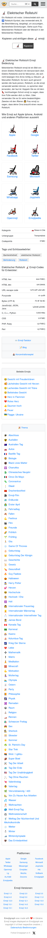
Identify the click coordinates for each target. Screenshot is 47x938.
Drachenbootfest (14, 490)
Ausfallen (11, 439)
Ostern (10, 684)
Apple (12, 135)
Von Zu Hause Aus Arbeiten (20, 795)
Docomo (23, 876)
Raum (9, 707)
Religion (10, 712)
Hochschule (12, 592)
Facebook (12, 155)
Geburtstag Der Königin (18, 555)
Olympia (10, 680)
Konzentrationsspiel (23, 354)
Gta (8, 541)
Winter (9, 831)
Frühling (10, 536)
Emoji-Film (11, 495)
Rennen (10, 716)
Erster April (12, 504)
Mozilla (23, 873)
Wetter (9, 826)
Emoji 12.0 (8, 900)
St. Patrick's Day (14, 744)
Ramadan (11, 703)
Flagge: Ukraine (13, 414)
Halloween (11, 578)
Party (9, 689)
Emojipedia (35, 218)
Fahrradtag (12, 509)
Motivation (11, 670)
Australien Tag (13, 444)
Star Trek (11, 749)
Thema (23, 427)
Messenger (23, 866)
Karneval (10, 629)
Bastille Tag (12, 453)
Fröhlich (10, 532)
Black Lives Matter (15, 462)
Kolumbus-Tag (13, 638)
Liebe (9, 647)
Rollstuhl (23, 259)
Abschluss (11, 435)
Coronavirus (12, 481)
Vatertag (10, 786)
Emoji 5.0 (23, 897)
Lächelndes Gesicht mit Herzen (21, 383)
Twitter (34, 155)
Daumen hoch (13, 405)
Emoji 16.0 (23, 908)
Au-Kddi (8, 876)
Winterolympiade (14, 835)
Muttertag (11, 675)
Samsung (12, 176)
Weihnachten (13, 804)
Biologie (10, 458)
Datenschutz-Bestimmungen (23, 927)
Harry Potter (12, 583)
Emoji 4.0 (8, 897)
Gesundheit (12, 569)
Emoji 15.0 (39, 904)
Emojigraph (39, 876)
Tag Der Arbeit (13, 763)
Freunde (10, 527)
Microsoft (35, 176)
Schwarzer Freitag (15, 721)
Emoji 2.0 (23, 893)
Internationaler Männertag (19, 610)
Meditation (11, 661)
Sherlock (10, 730)
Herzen (10, 587)
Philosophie (12, 693)
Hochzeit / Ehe (13, 596)
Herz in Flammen (14, 396)
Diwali (9, 486)
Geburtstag (12, 550)
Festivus (10, 518)
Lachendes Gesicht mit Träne (20, 388)
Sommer (10, 740)
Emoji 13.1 (8, 904)
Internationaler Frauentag (19, 606)
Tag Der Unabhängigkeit (18, 772)
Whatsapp (12, 197)
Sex (8, 726)
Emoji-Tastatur (23, 340)
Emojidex (23, 869)
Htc (39, 869)
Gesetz (10, 564)
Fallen (9, 513)
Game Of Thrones (15, 546)
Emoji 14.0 (23, 904)
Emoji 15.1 (8, 908)
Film (8, 522)
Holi (8, 601)
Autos (9, 449)
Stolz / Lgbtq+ (13, 754)
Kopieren (28, 45)
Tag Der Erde (13, 767)
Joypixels (35, 197)
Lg (8, 873)
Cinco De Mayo (14, 476)
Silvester (10, 735)
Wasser (10, 800)
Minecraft (11, 666)
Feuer (8, 410)
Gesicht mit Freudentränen (19, 379)
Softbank (39, 873)
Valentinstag (12, 781)
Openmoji (12, 218)
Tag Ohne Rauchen (16, 777)
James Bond (12, 619)
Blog (23, 347)
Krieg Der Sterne (15, 643)
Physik (9, 698)
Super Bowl (12, 758)
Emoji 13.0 (39, 900)
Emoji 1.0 (8, 893)
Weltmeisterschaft (15, 813)
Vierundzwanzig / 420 (17, 790)
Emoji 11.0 (39, 897)
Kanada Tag (12, 624)
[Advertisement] (23, 53)
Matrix (9, 656)
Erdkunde (11, 499)
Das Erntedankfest (15, 840)
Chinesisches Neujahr (17, 472)
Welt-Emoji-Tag (14, 809)
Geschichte (12, 559)
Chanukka (11, 467)
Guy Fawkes (12, 573)
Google (35, 135)
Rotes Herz (11, 401)
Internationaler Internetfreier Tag (22, 615)
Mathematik (12, 652)
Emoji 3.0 (39, 893)
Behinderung (9, 259)
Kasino (9, 633)
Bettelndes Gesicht (15, 392)
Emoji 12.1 (23, 900)
